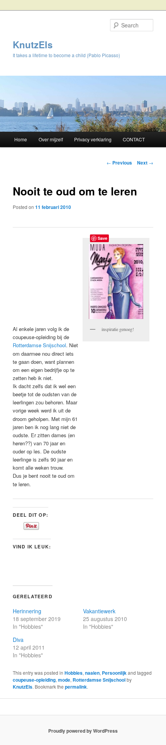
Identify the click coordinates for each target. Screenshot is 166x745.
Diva (18, 639)
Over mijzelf (51, 139)
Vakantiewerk (99, 611)
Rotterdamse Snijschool (39, 345)
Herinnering (27, 611)
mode (64, 679)
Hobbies (73, 672)
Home (20, 139)
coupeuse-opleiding (34, 679)
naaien (92, 672)
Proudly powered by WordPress (83, 730)
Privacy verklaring (93, 139)
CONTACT (134, 139)
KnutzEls (33, 44)
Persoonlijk (114, 672)
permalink (76, 686)
